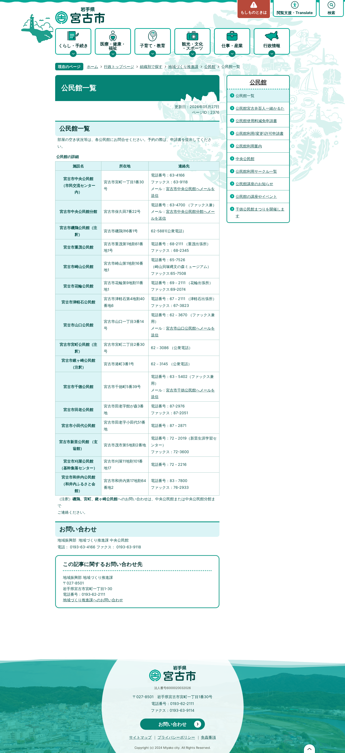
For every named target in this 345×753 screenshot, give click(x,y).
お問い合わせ (172, 724)
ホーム (92, 66)
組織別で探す (151, 66)
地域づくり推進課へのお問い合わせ (93, 600)
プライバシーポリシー (176, 737)
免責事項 (208, 737)
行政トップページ (119, 66)
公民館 (209, 66)
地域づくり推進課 (183, 66)
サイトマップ (140, 737)
